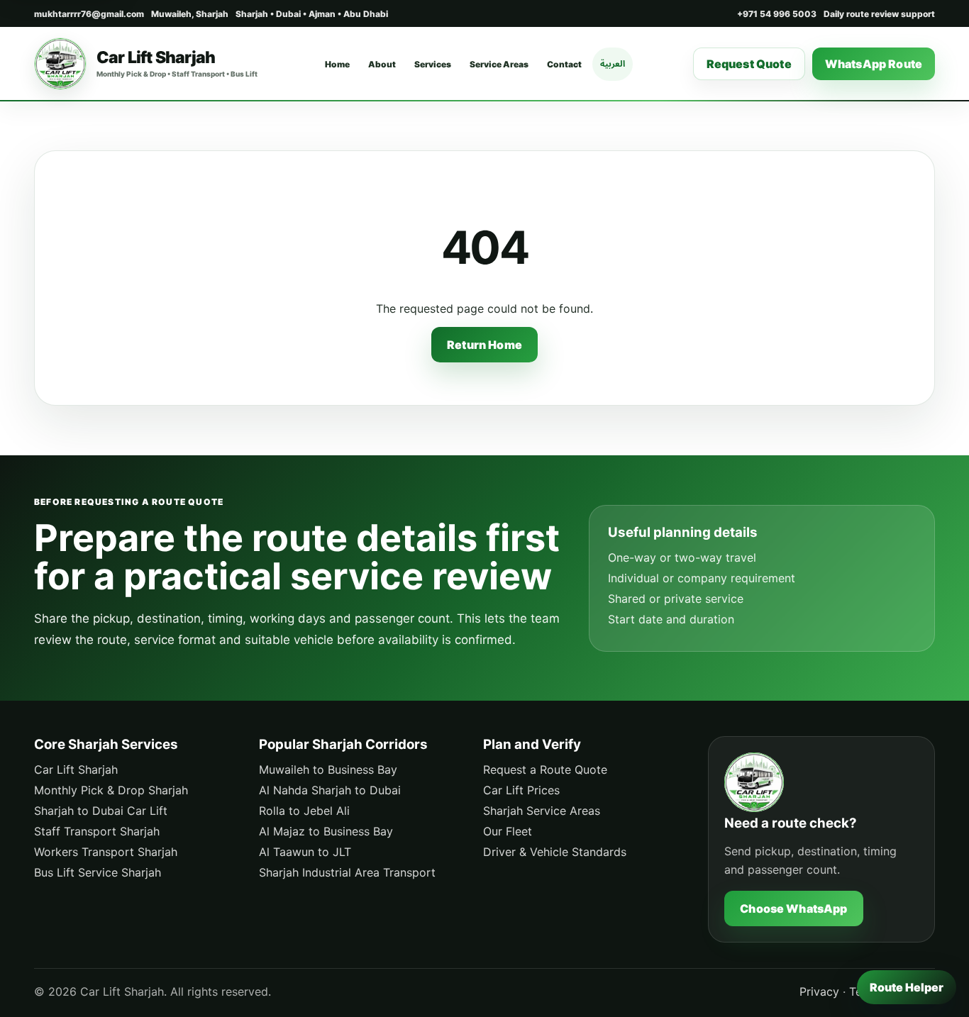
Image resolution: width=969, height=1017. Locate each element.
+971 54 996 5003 (776, 14)
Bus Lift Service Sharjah (97, 872)
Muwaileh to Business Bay (328, 769)
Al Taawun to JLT (305, 852)
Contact (564, 64)
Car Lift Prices (521, 790)
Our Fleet (507, 831)
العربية (612, 63)
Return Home (484, 345)
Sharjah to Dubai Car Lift (100, 811)
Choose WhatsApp (793, 908)
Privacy (819, 991)
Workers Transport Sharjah (105, 852)
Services (432, 64)
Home (337, 64)
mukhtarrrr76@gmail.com (89, 14)
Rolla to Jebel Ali (304, 811)
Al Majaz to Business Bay (326, 831)
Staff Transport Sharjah (97, 831)
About (382, 64)
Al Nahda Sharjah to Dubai (330, 790)
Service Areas (499, 64)
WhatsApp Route (873, 64)
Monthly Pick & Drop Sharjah (111, 790)
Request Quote (749, 64)
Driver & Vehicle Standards (554, 852)
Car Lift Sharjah (76, 769)
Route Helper (906, 987)
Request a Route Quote (545, 769)
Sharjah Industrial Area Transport (347, 872)
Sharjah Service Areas (541, 811)
